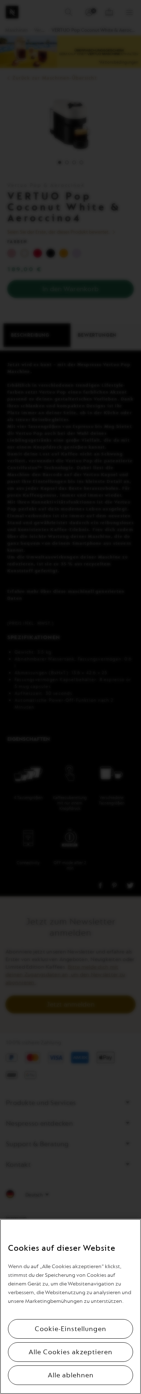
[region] (70, 1306)
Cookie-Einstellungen (70, 1329)
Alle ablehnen (71, 1375)
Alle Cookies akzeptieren (70, 1352)
